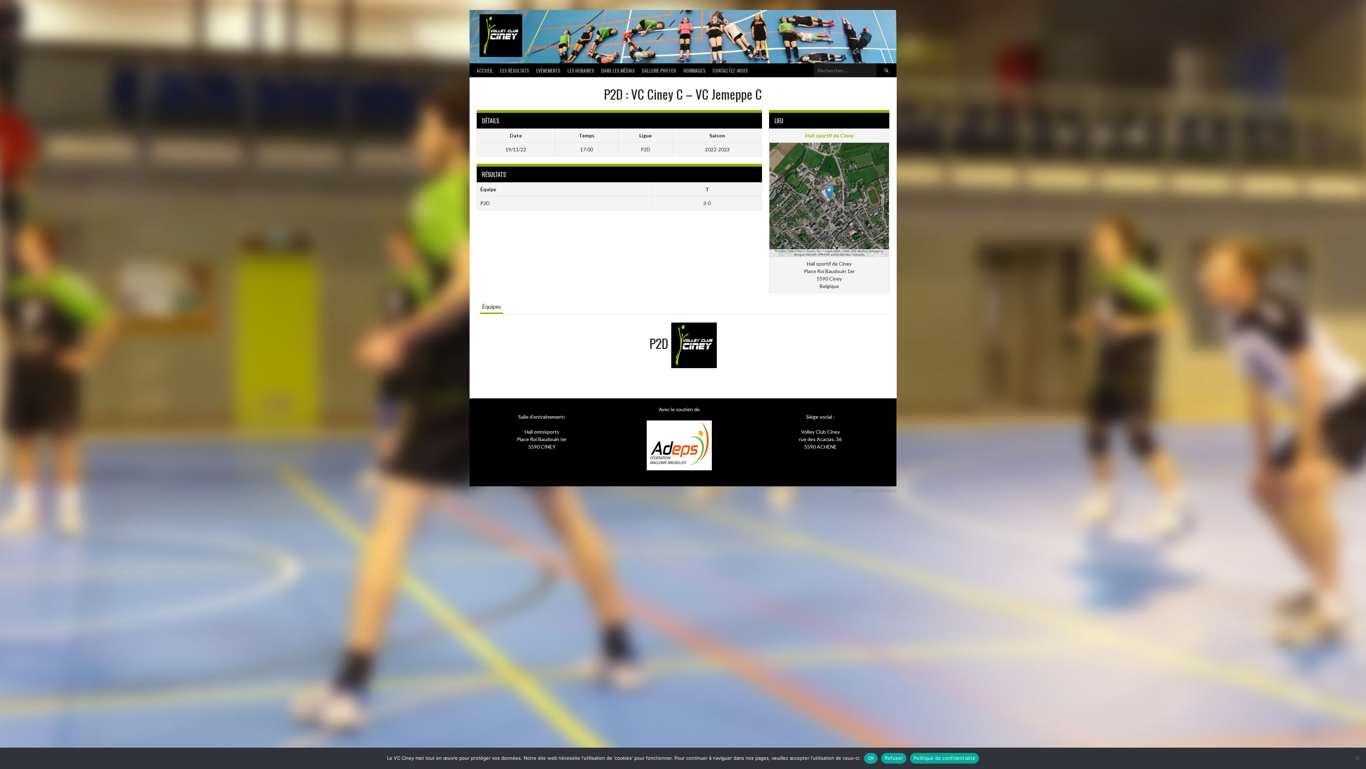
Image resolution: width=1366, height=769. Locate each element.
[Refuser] (1357, 758)
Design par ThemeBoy (874, 490)
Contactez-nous (730, 70)
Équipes (491, 306)
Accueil (485, 70)
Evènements (548, 70)
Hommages (694, 70)
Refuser (894, 758)
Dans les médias (618, 70)
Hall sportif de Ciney (829, 135)
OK (871, 758)
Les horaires (580, 70)
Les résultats (514, 70)
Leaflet (781, 251)
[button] (829, 192)
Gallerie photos (659, 70)
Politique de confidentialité (944, 758)
